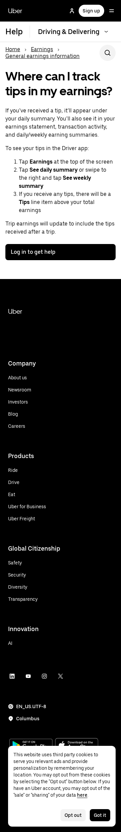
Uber (15, 11)
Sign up (91, 10)
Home (12, 49)
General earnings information (42, 56)
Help (14, 31)
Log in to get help (33, 252)
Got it (100, 815)
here (82, 795)
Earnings (42, 49)
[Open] (112, 11)
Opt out (73, 815)
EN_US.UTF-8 (31, 706)
